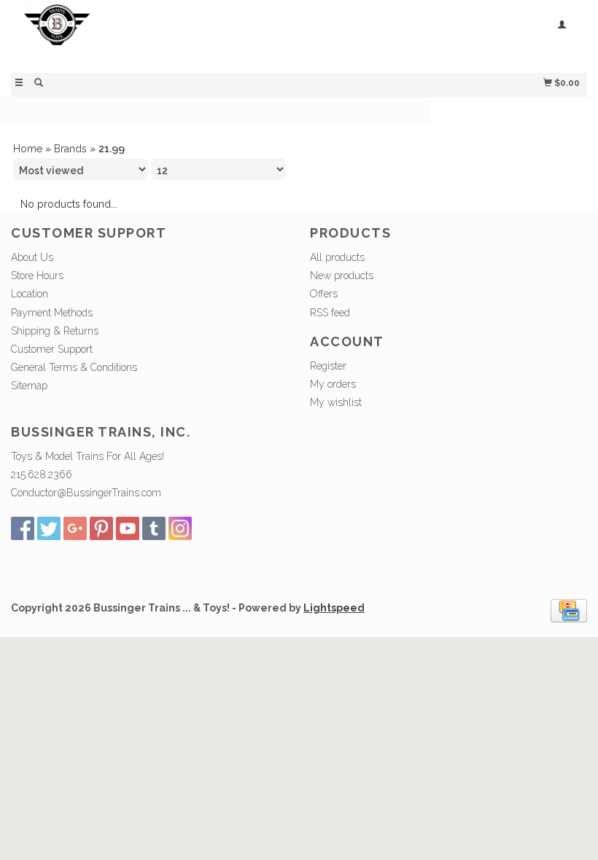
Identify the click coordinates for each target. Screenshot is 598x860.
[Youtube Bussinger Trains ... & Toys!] (127, 528)
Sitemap (29, 385)
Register (328, 366)
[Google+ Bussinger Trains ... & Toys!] (75, 528)
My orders (333, 384)
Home (27, 149)
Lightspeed (334, 608)
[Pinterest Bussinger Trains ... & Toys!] (101, 528)
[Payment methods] (569, 610)
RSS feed (330, 312)
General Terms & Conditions (74, 367)
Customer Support (52, 349)
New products (341, 275)
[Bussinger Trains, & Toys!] (155, 34)
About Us (32, 257)
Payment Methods (52, 312)
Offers (324, 294)
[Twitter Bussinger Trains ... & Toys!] (49, 528)
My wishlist (336, 402)
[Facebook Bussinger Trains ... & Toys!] (22, 528)
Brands (70, 149)
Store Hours (37, 275)
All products (337, 257)
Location (29, 294)
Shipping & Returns (54, 331)
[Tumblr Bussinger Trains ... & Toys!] (154, 528)
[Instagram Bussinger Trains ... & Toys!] (180, 528)
